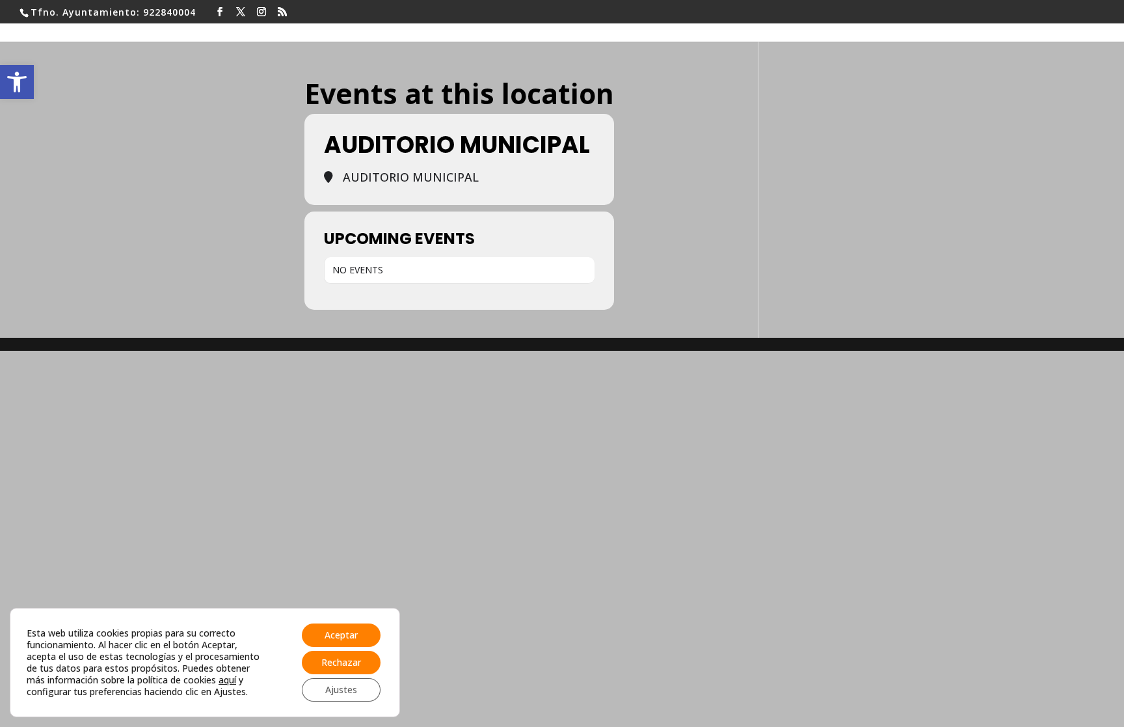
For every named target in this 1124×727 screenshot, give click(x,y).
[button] (17, 82)
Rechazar (341, 662)
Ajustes (341, 689)
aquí (227, 680)
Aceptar (341, 635)
